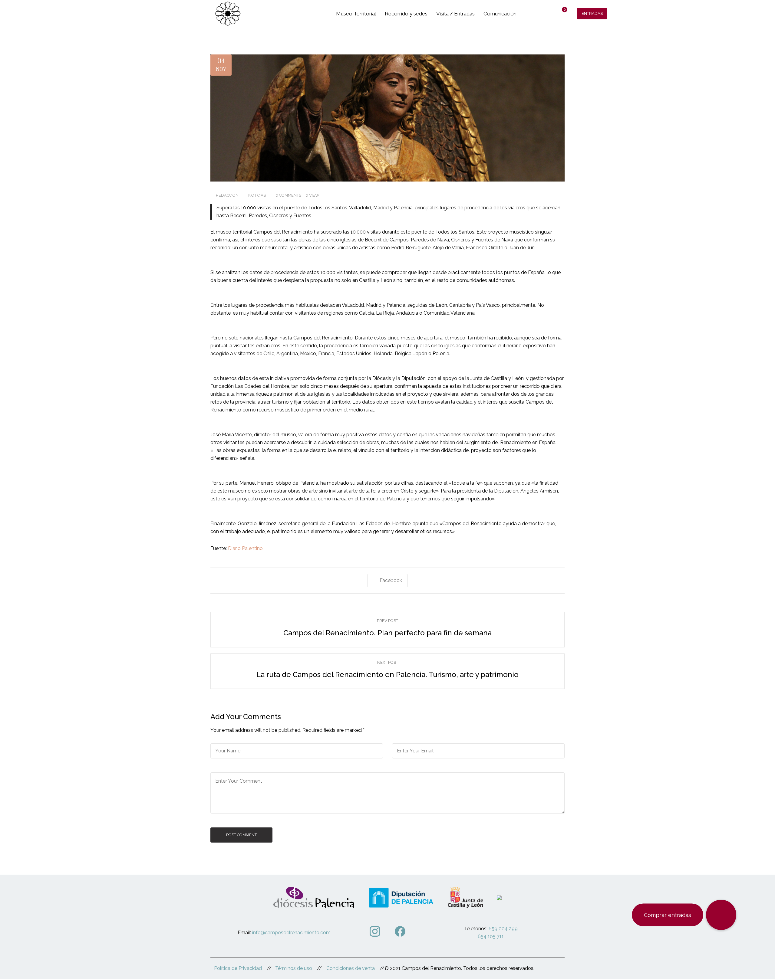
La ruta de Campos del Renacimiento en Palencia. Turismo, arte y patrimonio (387, 674)
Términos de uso (293, 968)
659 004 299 (503, 929)
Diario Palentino (245, 548)
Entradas (592, 13)
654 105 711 (491, 936)
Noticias (257, 195)
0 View (312, 195)
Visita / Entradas (455, 14)
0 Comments (288, 195)
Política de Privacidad (238, 968)
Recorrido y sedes (406, 14)
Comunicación (499, 14)
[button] (721, 915)
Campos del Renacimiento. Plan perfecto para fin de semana (387, 632)
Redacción (227, 195)
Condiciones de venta (350, 968)
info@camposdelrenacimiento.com (291, 932)
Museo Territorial (356, 14)
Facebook (391, 580)
